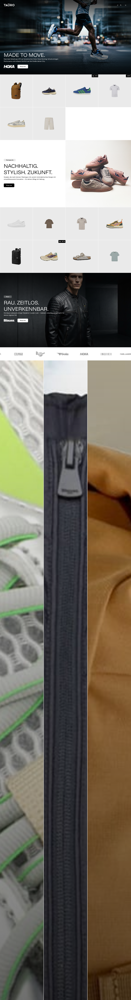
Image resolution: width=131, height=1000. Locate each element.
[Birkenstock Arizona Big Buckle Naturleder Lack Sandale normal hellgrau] (82, 256)
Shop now (23, 66)
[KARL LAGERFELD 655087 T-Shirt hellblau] (114, 256)
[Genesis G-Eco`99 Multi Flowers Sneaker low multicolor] (49, 256)
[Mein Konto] (120, 5)
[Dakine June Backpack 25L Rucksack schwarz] (16, 256)
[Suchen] (117, 5)
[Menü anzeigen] (125, 5)
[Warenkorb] (123, 4)
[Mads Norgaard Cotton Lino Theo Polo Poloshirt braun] (49, 223)
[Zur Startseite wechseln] (9, 5)
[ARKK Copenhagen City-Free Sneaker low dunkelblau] (49, 91)
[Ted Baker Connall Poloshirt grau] (82, 223)
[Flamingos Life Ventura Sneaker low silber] (16, 123)
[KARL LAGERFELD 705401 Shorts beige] (49, 123)
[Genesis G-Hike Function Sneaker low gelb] (114, 223)
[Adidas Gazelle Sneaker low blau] (82, 91)
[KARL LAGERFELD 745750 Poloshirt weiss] (114, 91)
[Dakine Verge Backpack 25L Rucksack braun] (16, 91)
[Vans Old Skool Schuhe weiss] (16, 223)
